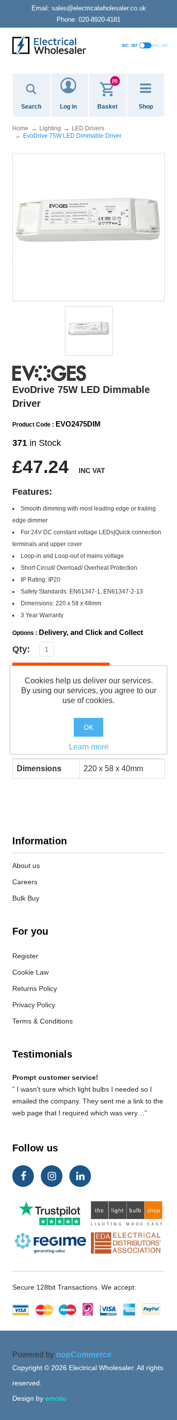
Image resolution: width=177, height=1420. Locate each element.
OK (88, 727)
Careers (24, 882)
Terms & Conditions (42, 1021)
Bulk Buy (25, 898)
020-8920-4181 (88, 19)
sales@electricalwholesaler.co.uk (88, 8)
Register (25, 956)
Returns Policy (34, 988)
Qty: (21, 649)
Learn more (89, 747)
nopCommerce (84, 1354)
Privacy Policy (33, 1005)
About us (26, 865)
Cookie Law (30, 972)
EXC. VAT (159, 45)
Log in (68, 106)
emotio (55, 1398)
